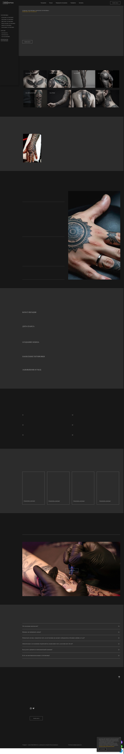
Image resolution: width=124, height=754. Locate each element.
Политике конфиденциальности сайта (106, 746)
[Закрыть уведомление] (120, 738)
